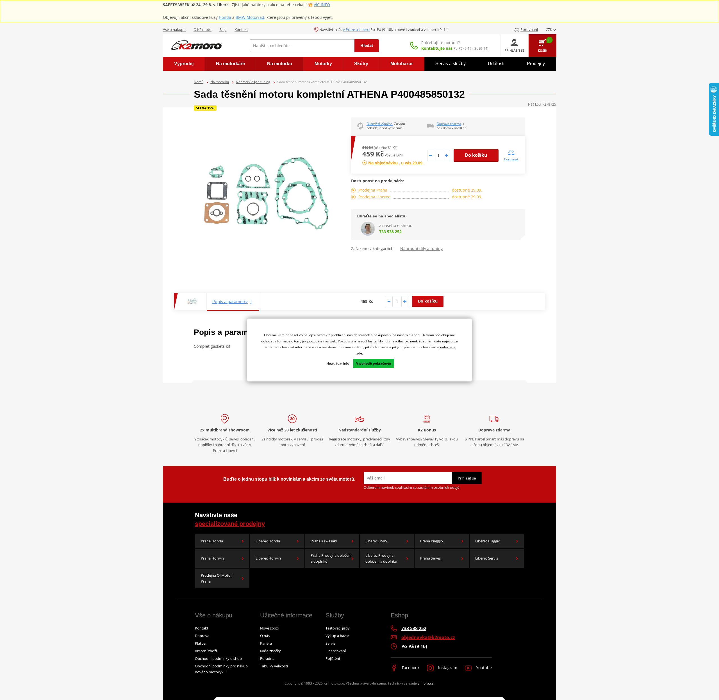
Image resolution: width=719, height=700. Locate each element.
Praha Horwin (212, 558)
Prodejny (536, 63)
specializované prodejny (230, 523)
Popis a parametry (230, 301)
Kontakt (241, 29)
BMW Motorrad (250, 17)
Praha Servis (430, 558)
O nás (265, 635)
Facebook (410, 667)
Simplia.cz (425, 683)
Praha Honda (212, 541)
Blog (223, 29)
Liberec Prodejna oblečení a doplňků (381, 558)
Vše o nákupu (174, 29)
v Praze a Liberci (356, 29)
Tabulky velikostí (274, 666)
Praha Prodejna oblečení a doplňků (331, 558)
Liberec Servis (486, 558)
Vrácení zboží (206, 650)
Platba (200, 643)
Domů (198, 81)
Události (496, 63)
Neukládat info (337, 363)
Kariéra (266, 643)
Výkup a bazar (337, 635)
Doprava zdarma (449, 123)
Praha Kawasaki (324, 541)
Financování (336, 650)
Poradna (267, 658)
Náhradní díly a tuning (253, 81)
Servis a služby (450, 63)
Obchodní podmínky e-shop (218, 658)
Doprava (202, 635)
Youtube (483, 667)
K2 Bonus (427, 430)
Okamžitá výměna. (380, 123)
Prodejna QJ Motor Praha (216, 578)
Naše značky (270, 650)
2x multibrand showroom (225, 430)
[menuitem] (184, 64)
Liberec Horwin (268, 558)
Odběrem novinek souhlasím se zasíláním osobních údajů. (412, 487)
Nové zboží (269, 628)
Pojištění (333, 658)
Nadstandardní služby (359, 430)
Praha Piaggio (431, 541)
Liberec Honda (268, 541)
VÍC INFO (322, 4)
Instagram (447, 667)
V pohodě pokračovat (373, 363)
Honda (225, 17)
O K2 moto (202, 29)
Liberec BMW (376, 541)
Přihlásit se (467, 478)
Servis (330, 643)
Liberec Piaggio (487, 541)
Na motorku (219, 81)
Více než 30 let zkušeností (292, 430)
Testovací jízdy (338, 628)
